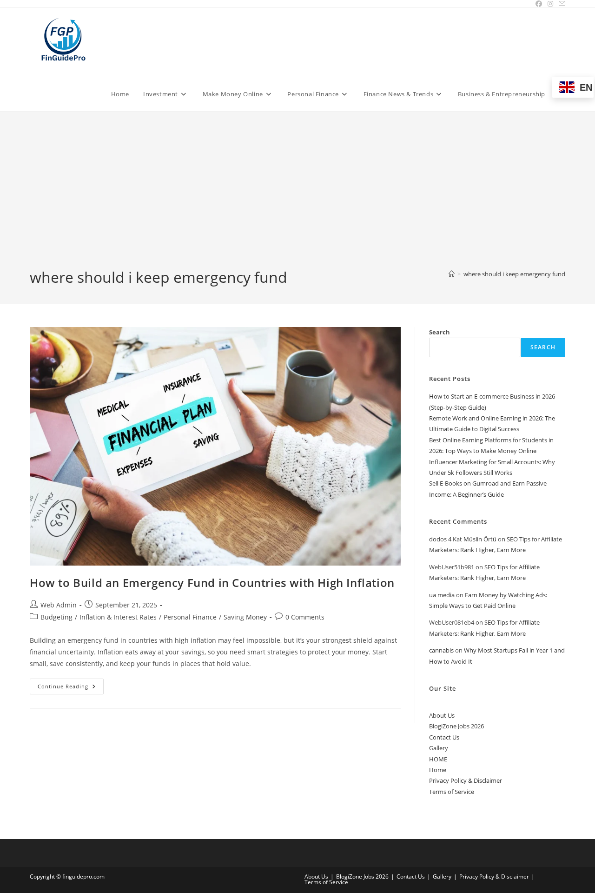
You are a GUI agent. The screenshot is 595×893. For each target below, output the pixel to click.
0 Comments (304, 617)
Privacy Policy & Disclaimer (465, 780)
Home (437, 770)
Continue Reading (71, 688)
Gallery (438, 748)
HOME (438, 759)
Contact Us (444, 737)
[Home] (452, 274)
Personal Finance (190, 617)
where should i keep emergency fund (514, 274)
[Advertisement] (297, 197)
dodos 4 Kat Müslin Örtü (462, 539)
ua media (442, 595)
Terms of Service (451, 791)
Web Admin (58, 604)
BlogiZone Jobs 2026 (456, 726)
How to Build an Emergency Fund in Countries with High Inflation (212, 582)
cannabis (441, 650)
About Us (442, 715)
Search (439, 332)
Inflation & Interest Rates (118, 617)
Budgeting (56, 617)
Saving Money (245, 617)
